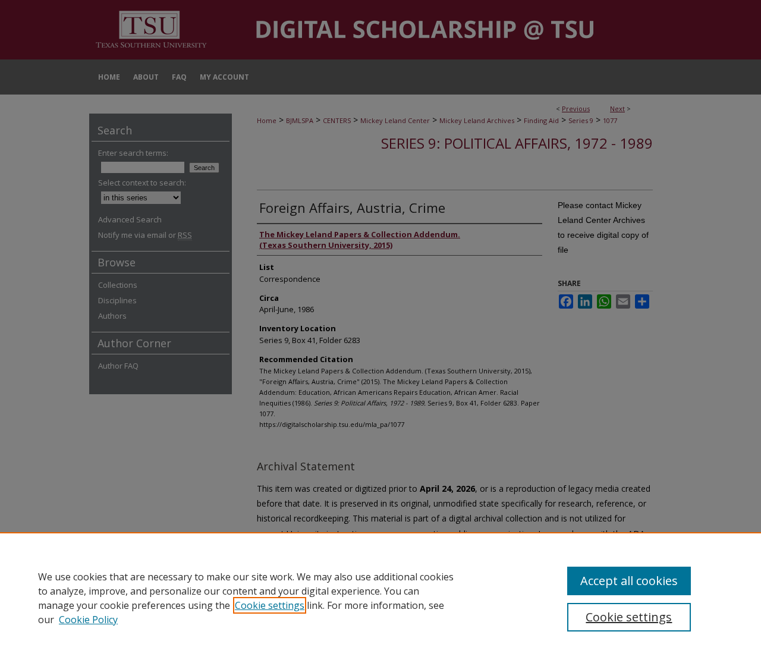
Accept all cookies (629, 581)
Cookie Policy (88, 619)
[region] (380, 597)
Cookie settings (269, 605)
